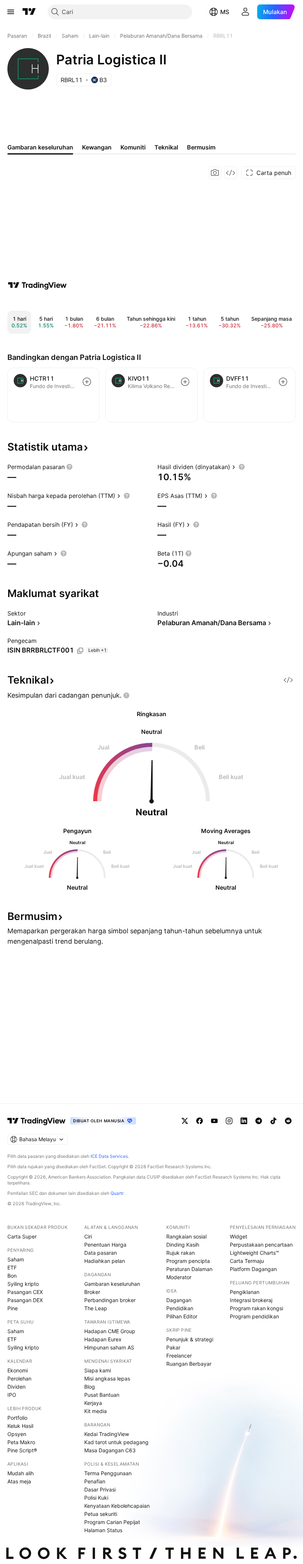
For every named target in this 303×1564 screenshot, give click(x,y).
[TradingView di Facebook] (199, 1121)
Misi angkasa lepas (107, 1378)
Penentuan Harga (105, 1244)
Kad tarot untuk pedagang (116, 1442)
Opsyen (16, 1434)
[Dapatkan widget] (230, 172)
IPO (11, 1395)
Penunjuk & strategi (189, 1339)
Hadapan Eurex (103, 1339)
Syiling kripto (23, 1284)
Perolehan (19, 1378)
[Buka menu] (10, 11)
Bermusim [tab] (201, 147)
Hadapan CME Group (109, 1331)
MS (224, 12)
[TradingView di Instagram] (229, 1121)
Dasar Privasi (100, 1489)
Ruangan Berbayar (188, 1364)
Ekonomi (17, 1370)
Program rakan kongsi (256, 1308)
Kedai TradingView (106, 1434)
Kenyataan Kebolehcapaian (117, 1506)
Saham (15, 1259)
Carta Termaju (247, 1261)
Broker (92, 1292)
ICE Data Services (109, 1156)
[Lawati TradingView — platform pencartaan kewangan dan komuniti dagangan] (37, 285)
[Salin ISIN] (80, 650)
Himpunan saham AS (109, 1347)
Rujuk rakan (180, 1253)
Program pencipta (188, 1261)
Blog (89, 1386)
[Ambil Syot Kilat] (215, 172)
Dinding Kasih (182, 1244)
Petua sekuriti (100, 1514)
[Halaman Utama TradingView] (29, 12)
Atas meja (19, 1481)
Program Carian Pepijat (112, 1522)
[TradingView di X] (185, 1121)
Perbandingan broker (110, 1300)
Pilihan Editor (181, 1316)
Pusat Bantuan (101, 1395)
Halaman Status (103, 1530)
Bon (12, 1276)
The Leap (95, 1308)
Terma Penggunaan (108, 1473)
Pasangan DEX (25, 1300)
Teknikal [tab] (166, 147)
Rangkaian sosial (186, 1236)
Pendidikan (179, 1308)
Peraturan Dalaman (189, 1269)
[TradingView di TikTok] (273, 1121)
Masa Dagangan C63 (110, 1450)
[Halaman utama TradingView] (36, 1121)
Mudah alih (20, 1473)
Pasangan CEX (25, 1292)
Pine (12, 1308)
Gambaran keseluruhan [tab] (40, 147)
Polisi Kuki (96, 1497)
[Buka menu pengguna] (245, 11)
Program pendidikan (254, 1316)
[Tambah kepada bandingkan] (87, 381)
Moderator (178, 1277)
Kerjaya (93, 1403)
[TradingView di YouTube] (214, 1121)
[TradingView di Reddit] (288, 1121)
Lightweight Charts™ (254, 1253)
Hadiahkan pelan (104, 1261)
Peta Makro (21, 1442)
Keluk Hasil (20, 1426)
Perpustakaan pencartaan (261, 1244)
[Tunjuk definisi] (69, 467)
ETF (12, 1267)
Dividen (16, 1386)
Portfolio (17, 1418)
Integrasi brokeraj (251, 1300)
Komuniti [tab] (133, 147)
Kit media (95, 1411)
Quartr (116, 1193)
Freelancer (179, 1355)
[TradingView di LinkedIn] (244, 1121)
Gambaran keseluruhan (112, 1284)
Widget (238, 1236)
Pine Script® (22, 1450)
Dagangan (178, 1300)
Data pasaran (100, 1253)
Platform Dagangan (253, 1269)
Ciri (88, 1236)
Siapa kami (97, 1370)
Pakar (173, 1347)
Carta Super (22, 1236)
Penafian (94, 1481)
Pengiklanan (244, 1292)
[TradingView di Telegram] (258, 1121)
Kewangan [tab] (97, 147)
